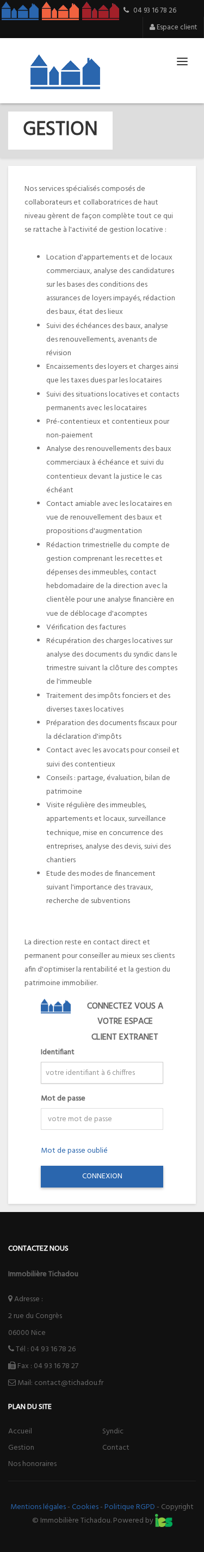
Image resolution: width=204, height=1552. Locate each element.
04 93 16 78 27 (56, 1366)
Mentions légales (38, 1507)
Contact (115, 1448)
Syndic (112, 1431)
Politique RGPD (129, 1507)
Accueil (20, 1431)
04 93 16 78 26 (53, 1349)
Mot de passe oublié (74, 1151)
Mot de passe (63, 1098)
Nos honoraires (32, 1464)
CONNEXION (102, 1176)
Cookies (85, 1507)
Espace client (176, 27)
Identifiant (58, 1052)
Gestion (21, 1448)
